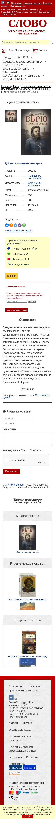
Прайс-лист (12, 75)
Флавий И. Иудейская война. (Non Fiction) (27, 656)
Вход (11, 50)
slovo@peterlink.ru (18, 716)
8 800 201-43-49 (8, 12)
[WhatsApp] (24, 225)
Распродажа (13, 65)
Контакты (47, 3)
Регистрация (23, 50)
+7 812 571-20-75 (44, 12)
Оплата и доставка (32, 3)
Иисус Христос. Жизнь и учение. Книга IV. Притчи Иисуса (27, 601)
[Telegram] (15, 225)
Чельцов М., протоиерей (34, 176)
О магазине (16, 3)
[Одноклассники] (11, 225)
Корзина (43, 50)
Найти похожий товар (16, 310)
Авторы (34, 75)
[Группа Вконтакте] (2, 3)
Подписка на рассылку (22, 61)
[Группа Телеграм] (7, 3)
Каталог (13, 723)
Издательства (14, 79)
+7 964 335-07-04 (9, 14)
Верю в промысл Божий (27, 552)
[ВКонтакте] (7, 225)
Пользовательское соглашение (20, 738)
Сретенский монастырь (34, 184)
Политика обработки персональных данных (22, 748)
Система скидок (16, 68)
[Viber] (20, 225)
